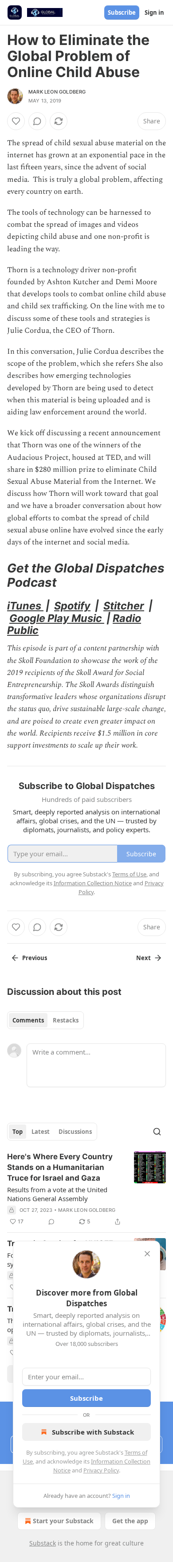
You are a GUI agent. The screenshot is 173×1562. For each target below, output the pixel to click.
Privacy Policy (101, 1470)
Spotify (72, 605)
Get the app (130, 1521)
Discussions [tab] (75, 1132)
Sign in (154, 12)
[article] (86, 1189)
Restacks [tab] (66, 1020)
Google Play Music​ (56, 618)
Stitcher (123, 605)
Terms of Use (129, 874)
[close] (147, 1254)
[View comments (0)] (37, 121)
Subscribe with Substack (93, 1431)
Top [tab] (17, 1132)
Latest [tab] (40, 1132)
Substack (42, 1543)
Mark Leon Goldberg (57, 92)
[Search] (157, 1132)
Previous (34, 958)
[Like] (16, 121)
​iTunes (25, 605)
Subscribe (122, 12)
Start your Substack (63, 1521)
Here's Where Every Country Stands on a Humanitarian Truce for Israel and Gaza (60, 1167)
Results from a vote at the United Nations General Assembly (57, 1194)
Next (143, 958)
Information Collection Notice (93, 883)
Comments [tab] (28, 1020)
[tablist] (45, 1020)
